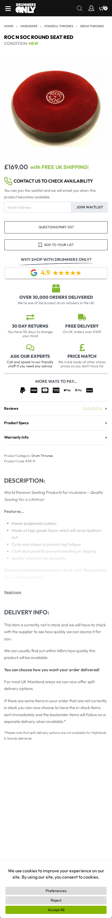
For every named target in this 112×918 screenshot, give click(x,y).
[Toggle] (12, 592)
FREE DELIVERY (82, 326)
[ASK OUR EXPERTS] (30, 347)
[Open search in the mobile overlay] (79, 7)
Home (8, 26)
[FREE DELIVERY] (82, 317)
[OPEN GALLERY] (56, 108)
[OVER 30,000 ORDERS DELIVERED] (56, 288)
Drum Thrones (92, 26)
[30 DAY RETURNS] (30, 317)
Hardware (29, 26)
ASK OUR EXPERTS (30, 356)
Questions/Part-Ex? (56, 227)
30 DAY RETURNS (30, 326)
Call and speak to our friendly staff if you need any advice (30, 364)
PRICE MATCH (82, 356)
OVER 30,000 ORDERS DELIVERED (56, 297)
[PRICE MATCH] (82, 347)
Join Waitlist (89, 207)
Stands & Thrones (58, 26)
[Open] (8, 8)
